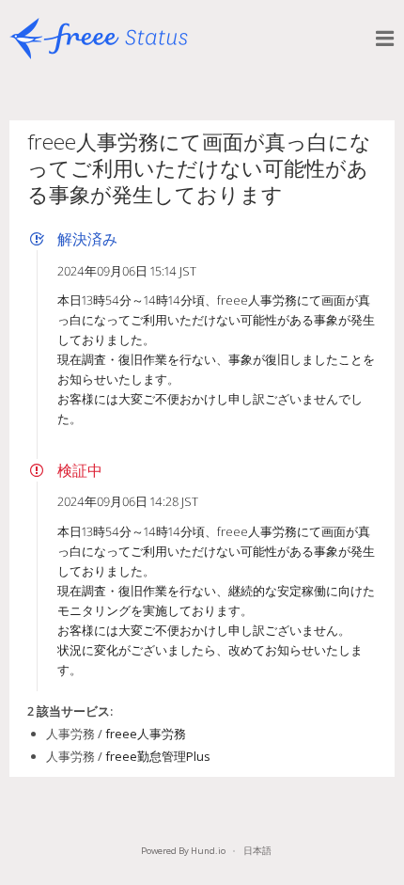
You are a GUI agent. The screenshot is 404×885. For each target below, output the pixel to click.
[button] (385, 39)
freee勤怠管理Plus (157, 756)
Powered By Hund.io (183, 851)
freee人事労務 (145, 733)
